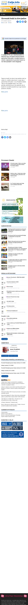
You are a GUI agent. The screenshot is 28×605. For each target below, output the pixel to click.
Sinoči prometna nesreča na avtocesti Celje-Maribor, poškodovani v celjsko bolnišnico (17, 230)
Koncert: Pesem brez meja (13, 296)
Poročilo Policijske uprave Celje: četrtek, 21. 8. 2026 (13, 362)
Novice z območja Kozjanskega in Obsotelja (10, 415)
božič (4, 134)
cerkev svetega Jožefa (9, 134)
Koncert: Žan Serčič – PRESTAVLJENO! (16, 277)
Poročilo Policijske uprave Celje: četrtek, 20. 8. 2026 (13, 367)
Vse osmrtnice (5, 355)
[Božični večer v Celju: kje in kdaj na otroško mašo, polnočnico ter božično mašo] (5, 180)
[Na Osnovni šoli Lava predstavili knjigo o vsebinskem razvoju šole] (4, 237)
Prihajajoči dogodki (8, 273)
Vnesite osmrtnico (13, 355)
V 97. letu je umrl (13, 347)
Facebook (18, 22)
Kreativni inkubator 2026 (12, 281)
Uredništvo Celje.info (7, 20)
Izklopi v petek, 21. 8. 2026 (7, 365)
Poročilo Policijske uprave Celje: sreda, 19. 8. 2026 (13, 373)
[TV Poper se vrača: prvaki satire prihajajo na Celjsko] (4, 255)
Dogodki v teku (5, 316)
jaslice (15, 134)
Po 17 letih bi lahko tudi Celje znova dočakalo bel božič (17, 184)
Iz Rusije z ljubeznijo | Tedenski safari (9, 402)
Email (25, 22)
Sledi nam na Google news (23, 22)
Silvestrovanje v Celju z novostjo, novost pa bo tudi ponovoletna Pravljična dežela (18, 164)
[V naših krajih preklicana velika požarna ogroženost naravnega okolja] (4, 261)
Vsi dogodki (4, 339)
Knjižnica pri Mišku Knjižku (13, 328)
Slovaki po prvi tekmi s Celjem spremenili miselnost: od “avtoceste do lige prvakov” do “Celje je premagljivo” (17, 248)
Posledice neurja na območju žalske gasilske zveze (16, 266)
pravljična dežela (20, 134)
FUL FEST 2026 (10, 301)
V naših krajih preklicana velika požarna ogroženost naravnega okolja (17, 260)
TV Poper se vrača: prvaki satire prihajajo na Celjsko (15, 254)
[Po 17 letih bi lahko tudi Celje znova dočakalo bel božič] (5, 190)
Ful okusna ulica (10, 306)
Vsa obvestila (5, 376)
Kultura (4, 132)
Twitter (20, 22)
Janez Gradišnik (15, 349)
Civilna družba (4, 412)
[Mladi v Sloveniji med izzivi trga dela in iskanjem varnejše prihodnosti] (4, 243)
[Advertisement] (14, 30)
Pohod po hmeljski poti (12, 310)
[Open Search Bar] (26, 14)
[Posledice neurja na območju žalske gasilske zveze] (4, 267)
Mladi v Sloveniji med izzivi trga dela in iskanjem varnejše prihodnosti (17, 242)
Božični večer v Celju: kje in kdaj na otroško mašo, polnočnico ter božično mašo (17, 174)
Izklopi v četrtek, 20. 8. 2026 (7, 370)
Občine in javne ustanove (6, 413)
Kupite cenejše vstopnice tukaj (8, 416)
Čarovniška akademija (12, 318)
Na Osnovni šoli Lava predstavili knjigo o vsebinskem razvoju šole (17, 236)
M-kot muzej (10, 286)
